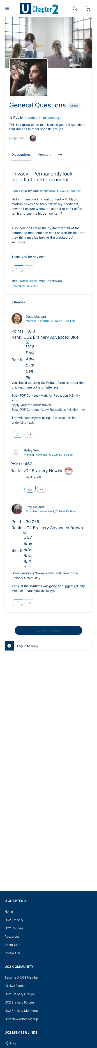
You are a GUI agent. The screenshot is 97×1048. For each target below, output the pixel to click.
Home (9, 911)
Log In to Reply (49, 630)
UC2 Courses (14, 928)
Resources (12, 936)
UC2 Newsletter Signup (21, 1019)
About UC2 (12, 945)
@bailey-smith (43, 573)
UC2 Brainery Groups (20, 994)
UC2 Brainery (14, 920)
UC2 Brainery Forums (20, 1002)
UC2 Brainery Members (21, 1010)
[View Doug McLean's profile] (17, 318)
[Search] (76, 8)
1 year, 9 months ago (49, 280)
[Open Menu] (7, 8)
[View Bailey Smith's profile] (15, 453)
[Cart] (88, 8)
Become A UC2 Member (22, 977)
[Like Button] (17, 268)
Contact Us (13, 953)
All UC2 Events (15, 986)
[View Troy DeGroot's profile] (17, 509)
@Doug (79, 586)
